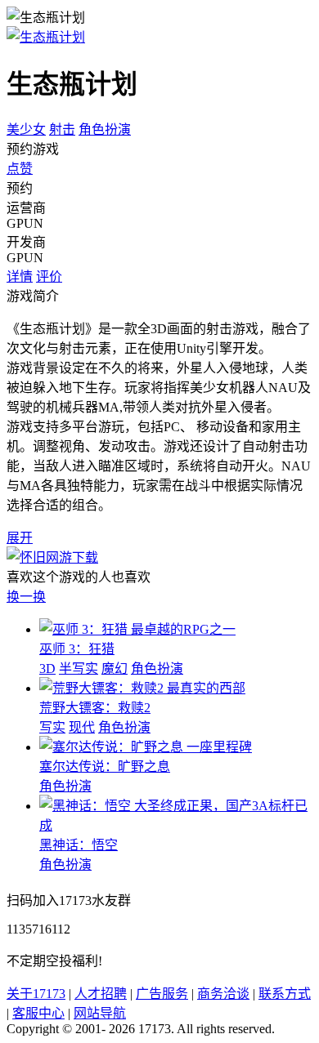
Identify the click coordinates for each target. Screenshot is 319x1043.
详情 (20, 276)
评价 (49, 276)
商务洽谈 (223, 994)
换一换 (26, 597)
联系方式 (284, 994)
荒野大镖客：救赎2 (95, 708)
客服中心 (38, 1013)
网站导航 (100, 1013)
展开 (20, 538)
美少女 (26, 129)
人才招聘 (100, 994)
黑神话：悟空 (78, 845)
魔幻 (114, 668)
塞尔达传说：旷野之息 (104, 766)
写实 (52, 727)
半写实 (78, 668)
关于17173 (36, 994)
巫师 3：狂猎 (77, 649)
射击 (62, 129)
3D (47, 668)
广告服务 (162, 994)
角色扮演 (105, 129)
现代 (82, 727)
